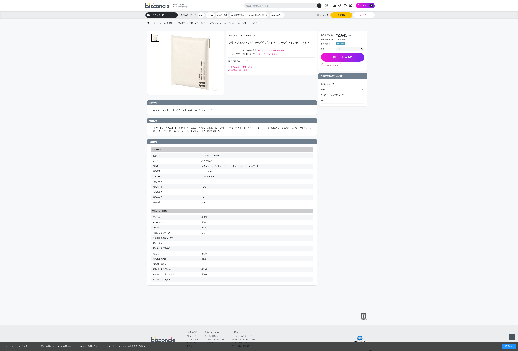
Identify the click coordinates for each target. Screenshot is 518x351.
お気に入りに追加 (331, 65)
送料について (326, 89)
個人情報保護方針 (212, 336)
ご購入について (327, 84)
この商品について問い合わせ (241, 67)
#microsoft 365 (277, 15)
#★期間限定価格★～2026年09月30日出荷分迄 (249, 15)
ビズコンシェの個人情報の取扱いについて (134, 346)
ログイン (364, 15)
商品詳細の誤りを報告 (239, 70)
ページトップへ (512, 337)
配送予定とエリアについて (332, 95)
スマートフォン (363, 317)
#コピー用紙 (222, 15)
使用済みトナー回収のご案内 (243, 339)
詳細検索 (326, 6)
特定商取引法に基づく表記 (215, 339)
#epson (210, 15)
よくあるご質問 (191, 339)
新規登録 (341, 15)
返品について (326, 100)
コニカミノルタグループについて (245, 336)
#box (201, 15)
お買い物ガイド (191, 336)
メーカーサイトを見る (268, 54)
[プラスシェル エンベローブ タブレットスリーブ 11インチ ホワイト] (190, 63)
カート (367, 5)
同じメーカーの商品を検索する (272, 50)
